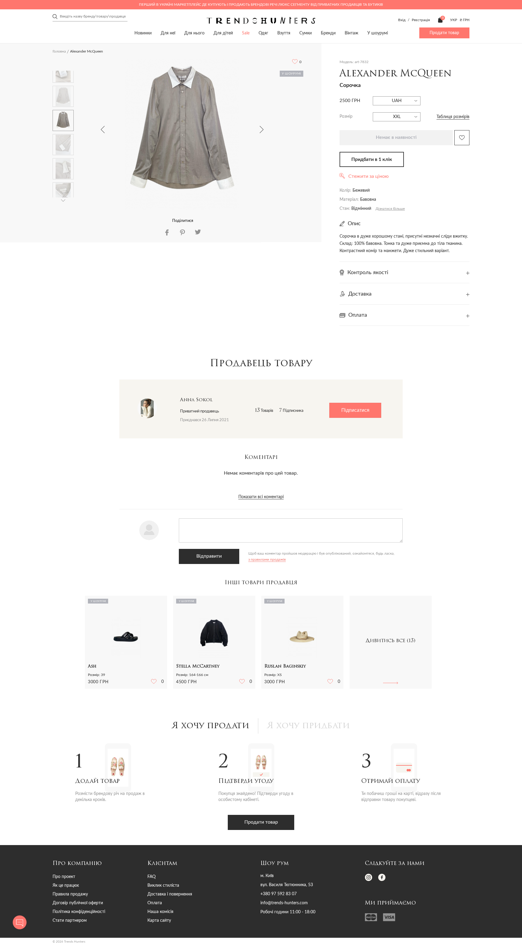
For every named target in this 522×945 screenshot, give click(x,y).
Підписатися (355, 410)
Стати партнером (70, 920)
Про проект (64, 877)
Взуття (283, 33)
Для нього (194, 33)
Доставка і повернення (169, 894)
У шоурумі (377, 33)
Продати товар (444, 33)
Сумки (305, 33)
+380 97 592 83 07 (278, 894)
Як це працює (66, 885)
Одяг (263, 33)
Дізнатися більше (390, 208)
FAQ (151, 877)
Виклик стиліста (163, 885)
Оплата (154, 903)
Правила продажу (70, 894)
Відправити (209, 556)
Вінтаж (351, 33)
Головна (59, 51)
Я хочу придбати (308, 726)
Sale (246, 33)
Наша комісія (160, 912)
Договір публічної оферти (78, 903)
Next (261, 129)
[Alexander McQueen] (182, 134)
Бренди (328, 33)
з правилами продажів (267, 559)
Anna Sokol (196, 400)
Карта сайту (159, 920)
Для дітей (223, 33)
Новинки (143, 33)
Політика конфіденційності (79, 912)
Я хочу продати (210, 726)
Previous (102, 129)
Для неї (168, 33)
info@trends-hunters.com (284, 903)
